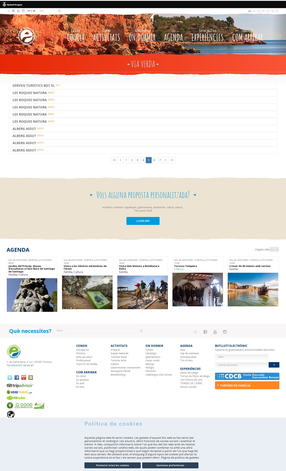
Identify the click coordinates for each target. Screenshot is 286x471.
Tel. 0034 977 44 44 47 (20, 365)
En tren (80, 386)
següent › (277, 249)
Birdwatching (118, 374)
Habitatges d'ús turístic (158, 374)
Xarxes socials (188, 386)
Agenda (173, 35)
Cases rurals (152, 360)
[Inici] (33, 31)
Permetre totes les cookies (112, 465)
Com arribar (247, 35)
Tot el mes (186, 360)
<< (114, 160)
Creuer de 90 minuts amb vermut (250, 266)
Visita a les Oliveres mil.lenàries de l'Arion (85, 267)
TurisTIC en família (86, 364)
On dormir (142, 35)
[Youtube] (18, 10)
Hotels (149, 349)
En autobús (82, 379)
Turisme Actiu (118, 360)
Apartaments (152, 356)
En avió (80, 383)
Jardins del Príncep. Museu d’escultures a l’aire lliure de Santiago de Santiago (31, 269)
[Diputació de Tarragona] (143, 4)
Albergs (149, 364)
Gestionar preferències (170, 465)
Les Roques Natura (30, 92)
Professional (83, 360)
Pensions (150, 371)
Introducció (82, 349)
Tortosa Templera (185, 266)
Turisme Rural (119, 356)
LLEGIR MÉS (143, 220)
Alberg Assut (24, 128)
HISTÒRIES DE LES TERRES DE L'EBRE (191, 381)
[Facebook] (13, 10)
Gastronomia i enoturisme (125, 367)
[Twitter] (9, 10)
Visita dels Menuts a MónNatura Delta (139, 267)
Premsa (80, 353)
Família (12, 274)
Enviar (274, 365)
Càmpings (151, 353)
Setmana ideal (188, 356)
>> (171, 160)
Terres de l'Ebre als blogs (195, 376)
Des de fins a (30, 262)
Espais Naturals (119, 353)
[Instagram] (23, 10)
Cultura (23, 274)
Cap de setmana (189, 353)
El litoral (115, 349)
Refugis (149, 367)
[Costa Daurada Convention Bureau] (247, 376)
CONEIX (76, 35)
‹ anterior (272, 249)
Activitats (106, 35)
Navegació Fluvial (120, 371)
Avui (182, 349)
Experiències (207, 35)
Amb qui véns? (84, 356)
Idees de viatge (189, 372)
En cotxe (81, 376)
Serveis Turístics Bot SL (34, 85)
